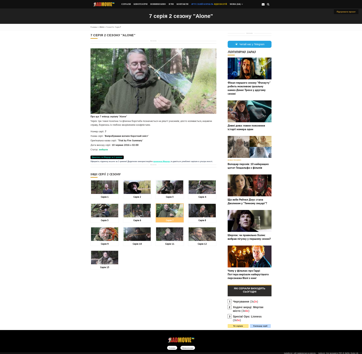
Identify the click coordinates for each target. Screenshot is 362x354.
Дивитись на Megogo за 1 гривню (107, 157)
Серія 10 (137, 243)
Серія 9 (105, 243)
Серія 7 (118, 27)
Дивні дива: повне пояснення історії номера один (246, 127)
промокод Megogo (162, 161)
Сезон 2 (109, 27)
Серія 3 (170, 196)
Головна (93, 27)
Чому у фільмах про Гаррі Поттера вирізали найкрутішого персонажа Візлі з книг (248, 274)
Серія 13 (104, 267)
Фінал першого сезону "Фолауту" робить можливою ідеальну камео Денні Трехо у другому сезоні (249, 88)
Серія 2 (137, 196)
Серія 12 (202, 243)
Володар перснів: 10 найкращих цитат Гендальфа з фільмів (248, 166)
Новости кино (234, 160)
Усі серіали (238, 326)
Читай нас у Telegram (251, 44)
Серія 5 (105, 220)
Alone (101, 27)
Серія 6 (137, 220)
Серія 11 (169, 243)
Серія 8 (202, 220)
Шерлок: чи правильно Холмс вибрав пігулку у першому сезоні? (249, 237)
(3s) (245, 301)
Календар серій (260, 326)
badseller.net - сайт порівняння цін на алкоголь (300, 353)
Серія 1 (105, 196)
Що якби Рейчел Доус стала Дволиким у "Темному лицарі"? (247, 201)
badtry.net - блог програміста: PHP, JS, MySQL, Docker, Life (338, 353)
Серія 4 (202, 196)
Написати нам (187, 348)
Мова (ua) (235, 4)
